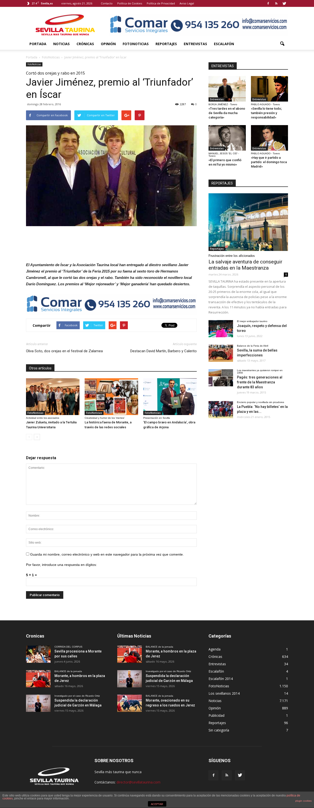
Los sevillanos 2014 (224, 693)
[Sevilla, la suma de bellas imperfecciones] (221, 353)
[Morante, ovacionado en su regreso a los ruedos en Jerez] (129, 703)
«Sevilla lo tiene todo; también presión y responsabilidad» (266, 113)
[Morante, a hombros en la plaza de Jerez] (38, 678)
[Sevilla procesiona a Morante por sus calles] (38, 654)
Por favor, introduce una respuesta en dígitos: (61, 565)
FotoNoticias (136, 43)
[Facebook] (268, 3)
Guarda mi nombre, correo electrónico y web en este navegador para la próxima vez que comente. (107, 554)
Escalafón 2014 (221, 678)
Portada (37, 43)
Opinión (108, 43)
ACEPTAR (157, 804)
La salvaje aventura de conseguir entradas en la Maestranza (245, 265)
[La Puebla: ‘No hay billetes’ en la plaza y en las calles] (221, 409)
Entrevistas (195, 43)
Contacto (107, 3)
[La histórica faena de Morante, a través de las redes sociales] (111, 396)
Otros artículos (40, 368)
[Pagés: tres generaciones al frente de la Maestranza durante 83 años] (221, 377)
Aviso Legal (187, 3)
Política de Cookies (129, 3)
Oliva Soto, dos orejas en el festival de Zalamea (64, 351)
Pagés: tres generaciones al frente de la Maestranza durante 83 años (259, 382)
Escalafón (224, 43)
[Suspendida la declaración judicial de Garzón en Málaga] (38, 703)
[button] (282, 44)
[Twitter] (284, 3)
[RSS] (276, 3)
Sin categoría (219, 730)
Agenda (215, 649)
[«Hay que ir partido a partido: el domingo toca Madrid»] (269, 138)
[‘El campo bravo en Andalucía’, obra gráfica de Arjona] (170, 396)
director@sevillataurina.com (138, 782)
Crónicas (85, 43)
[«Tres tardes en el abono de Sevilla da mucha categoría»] (227, 89)
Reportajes (166, 43)
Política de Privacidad (161, 3)
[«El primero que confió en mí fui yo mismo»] (227, 138)
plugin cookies (303, 800)
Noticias (61, 43)
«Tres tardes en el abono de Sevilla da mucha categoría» (227, 113)
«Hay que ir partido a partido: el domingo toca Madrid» (269, 162)
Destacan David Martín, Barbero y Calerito (163, 351)
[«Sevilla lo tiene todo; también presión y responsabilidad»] (269, 89)
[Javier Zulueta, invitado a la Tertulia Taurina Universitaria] (52, 396)
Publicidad (216, 715)
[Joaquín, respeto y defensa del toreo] (221, 328)
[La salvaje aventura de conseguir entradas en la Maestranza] (248, 222)
